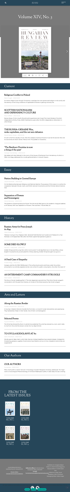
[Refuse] (67, 487)
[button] (5, 3)
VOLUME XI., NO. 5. (10, 443)
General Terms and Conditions (14, 473)
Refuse (34, 489)
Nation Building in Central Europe (20, 178)
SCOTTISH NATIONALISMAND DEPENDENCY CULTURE (20, 111)
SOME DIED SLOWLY (15, 244)
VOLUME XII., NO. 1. (10, 419)
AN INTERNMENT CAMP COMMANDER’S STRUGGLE (32, 274)
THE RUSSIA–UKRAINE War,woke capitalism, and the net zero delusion (23, 131)
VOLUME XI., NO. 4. (25, 443)
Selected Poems (11, 318)
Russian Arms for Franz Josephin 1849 (18, 228)
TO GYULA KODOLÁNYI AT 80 (20, 333)
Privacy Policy (14, 472)
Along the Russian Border (16, 303)
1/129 (24, 75)
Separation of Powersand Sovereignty (14, 197)
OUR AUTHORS (12, 364)
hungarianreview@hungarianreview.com (37, 473)
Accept (27, 489)
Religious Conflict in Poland (17, 95)
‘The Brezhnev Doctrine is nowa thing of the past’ (18, 148)
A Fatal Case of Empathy (15, 259)
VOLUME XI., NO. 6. (25, 419)
